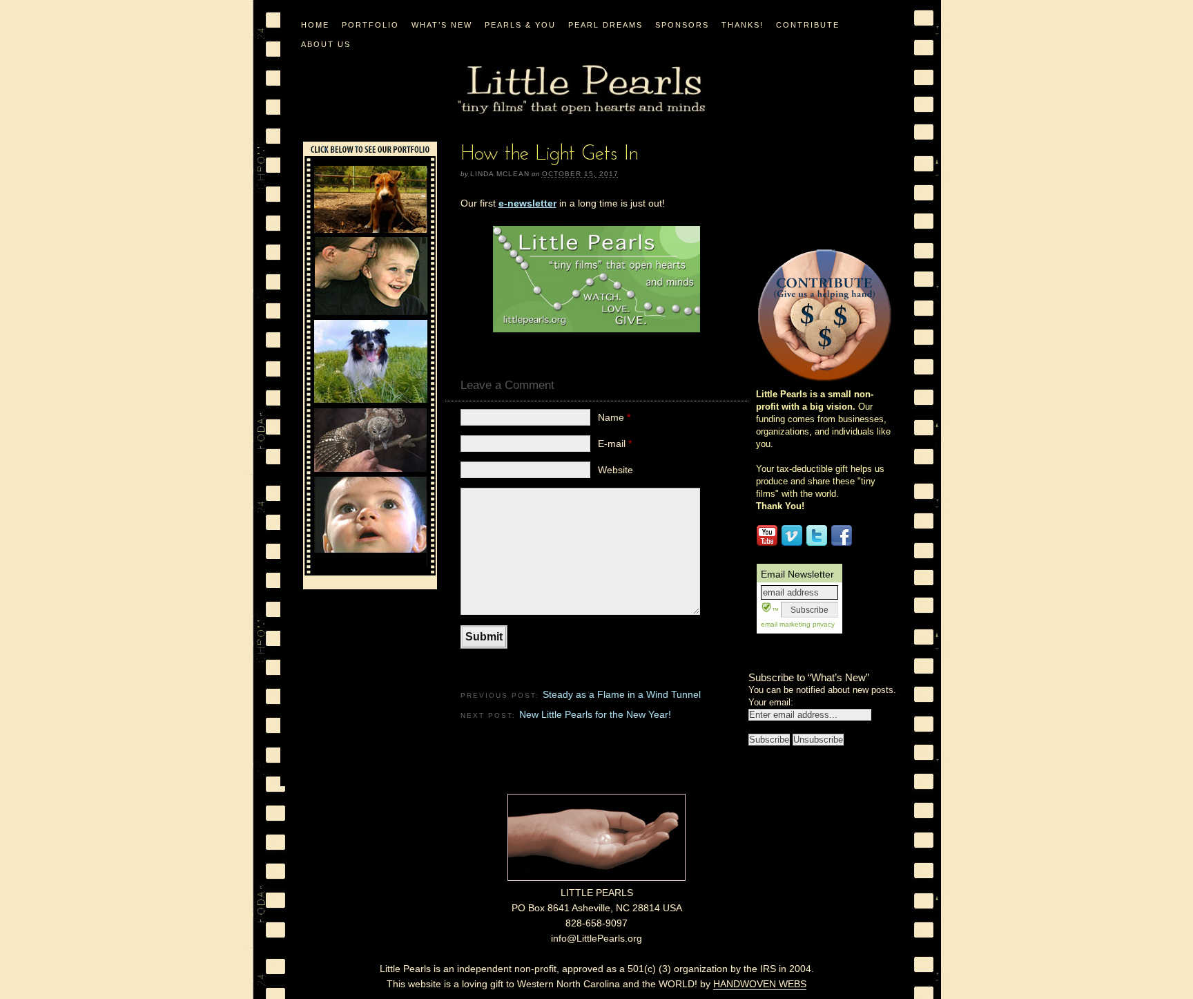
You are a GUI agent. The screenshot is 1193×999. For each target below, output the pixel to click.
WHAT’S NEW (441, 25)
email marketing (786, 624)
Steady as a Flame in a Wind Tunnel (622, 694)
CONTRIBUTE (808, 25)
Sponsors (682, 25)
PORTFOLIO (370, 25)
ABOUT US (326, 44)
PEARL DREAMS (605, 25)
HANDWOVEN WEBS (759, 983)
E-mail (615, 443)
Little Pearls (581, 90)
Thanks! (742, 25)
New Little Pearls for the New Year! (595, 714)
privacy (823, 624)
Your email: (770, 702)
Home (315, 25)
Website (615, 469)
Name (614, 417)
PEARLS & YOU (520, 25)
